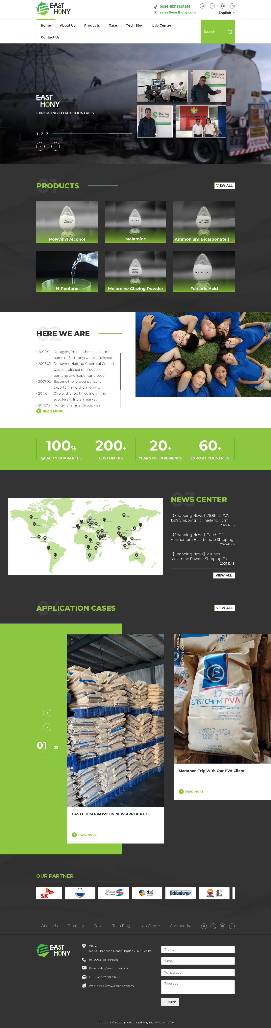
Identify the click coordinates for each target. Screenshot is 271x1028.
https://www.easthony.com (115, 986)
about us (67, 25)
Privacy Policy (164, 1022)
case (113, 25)
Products (92, 25)
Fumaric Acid (204, 288)
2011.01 (43, 393)
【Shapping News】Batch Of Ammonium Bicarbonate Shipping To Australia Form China (202, 540)
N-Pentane (67, 288)
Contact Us (50, 37)
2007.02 (44, 381)
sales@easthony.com (178, 12)
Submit (170, 1002)
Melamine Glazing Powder (135, 288)
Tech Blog (134, 25)
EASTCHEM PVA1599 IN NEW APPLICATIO (110, 814)
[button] (37, 134)
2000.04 (44, 352)
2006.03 (44, 364)
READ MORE (87, 835)
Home (46, 25)
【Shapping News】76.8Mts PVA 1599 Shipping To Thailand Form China (200, 520)
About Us (49, 926)
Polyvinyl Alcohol (67, 239)
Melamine (135, 239)
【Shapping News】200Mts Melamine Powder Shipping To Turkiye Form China (199, 559)
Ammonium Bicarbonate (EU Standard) (216, 239)
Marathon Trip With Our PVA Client (212, 771)
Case (98, 926)
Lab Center (161, 25)
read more (53, 411)
